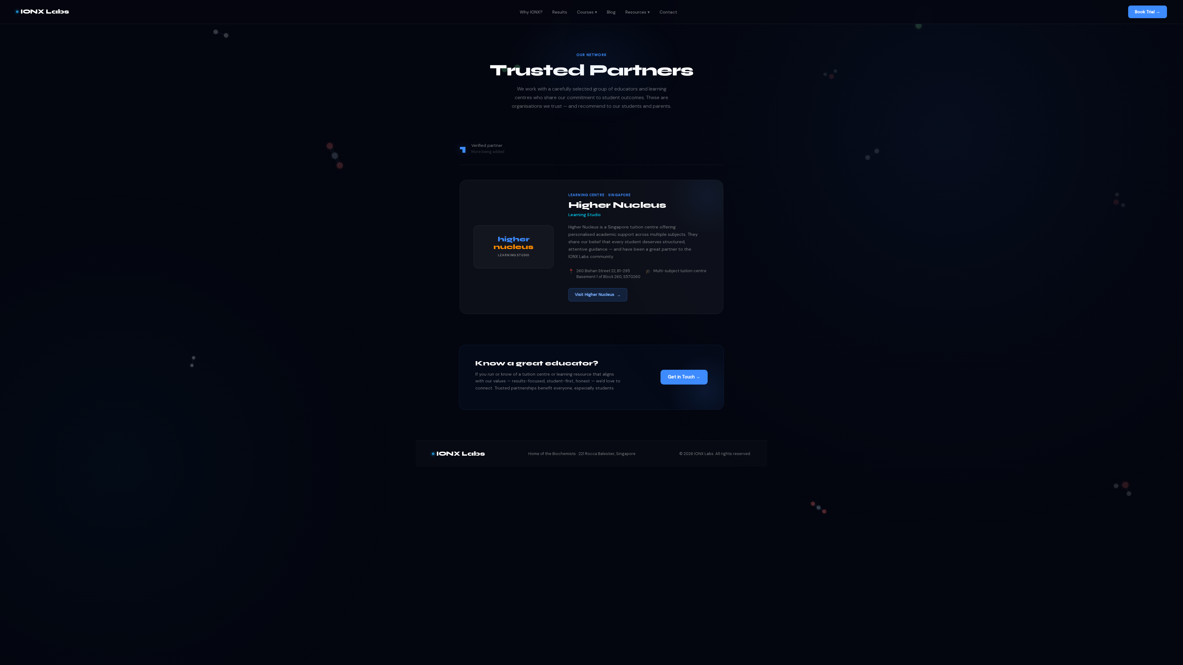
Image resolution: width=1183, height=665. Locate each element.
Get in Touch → (684, 377)
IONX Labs (44, 11)
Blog (611, 12)
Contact (668, 12)
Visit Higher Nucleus (598, 294)
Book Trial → (1147, 11)
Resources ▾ (637, 12)
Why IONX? (531, 12)
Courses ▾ (587, 12)
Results (559, 12)
